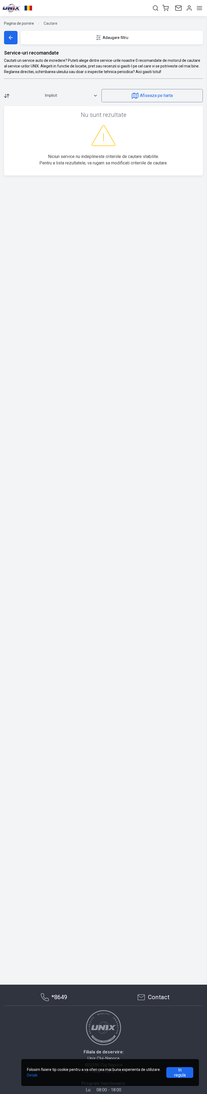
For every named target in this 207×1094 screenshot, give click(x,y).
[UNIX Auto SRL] (103, 1027)
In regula (180, 1072)
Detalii (32, 1075)
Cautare (50, 23)
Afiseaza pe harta (156, 95)
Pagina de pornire (19, 23)
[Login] (188, 8)
